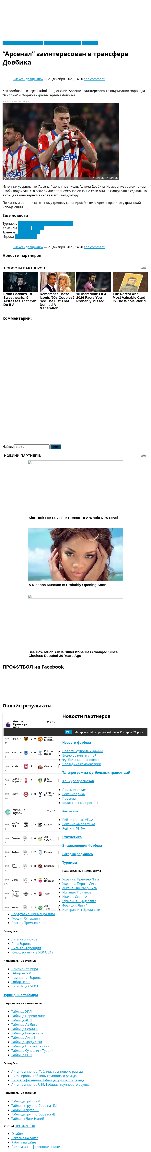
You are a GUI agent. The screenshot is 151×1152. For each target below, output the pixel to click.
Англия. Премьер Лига (79, 888)
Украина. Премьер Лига (80, 879)
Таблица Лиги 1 (23, 1037)
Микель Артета (29, 232)
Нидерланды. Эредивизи (81, 910)
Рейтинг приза (73, 794)
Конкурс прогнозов (78, 781)
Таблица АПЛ (21, 1020)
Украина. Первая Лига (79, 883)
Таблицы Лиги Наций (27, 1118)
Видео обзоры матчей (79, 755)
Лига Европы (21, 943)
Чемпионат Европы (26, 977)
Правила (69, 798)
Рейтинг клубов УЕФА (78, 824)
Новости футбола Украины (23, 43)
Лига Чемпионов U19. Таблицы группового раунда (50, 1084)
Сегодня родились (77, 854)
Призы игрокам (74, 790)
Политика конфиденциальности (35, 1147)
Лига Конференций (26, 948)
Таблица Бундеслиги (27, 1033)
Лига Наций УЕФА (25, 986)
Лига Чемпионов (24, 939)
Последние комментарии (81, 764)
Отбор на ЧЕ (20, 982)
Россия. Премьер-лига (28, 923)
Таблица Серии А (24, 1029)
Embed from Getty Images (16, 101)
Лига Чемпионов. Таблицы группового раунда (47, 1071)
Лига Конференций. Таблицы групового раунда (47, 1080)
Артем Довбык (26, 236)
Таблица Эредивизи (26, 1042)
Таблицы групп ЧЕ (25, 1110)
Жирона (38, 228)
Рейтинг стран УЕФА (77, 820)
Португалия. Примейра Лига (33, 914)
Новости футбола (76, 742)
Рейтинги (70, 811)
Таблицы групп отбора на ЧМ (34, 1105)
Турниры (69, 862)
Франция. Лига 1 (75, 905)
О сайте (17, 1133)
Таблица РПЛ (21, 1055)
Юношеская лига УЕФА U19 (32, 952)
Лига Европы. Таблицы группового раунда (44, 1076)
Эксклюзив (90, 43)
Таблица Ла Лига (24, 1024)
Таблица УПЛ (21, 1011)
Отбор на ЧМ (21, 973)
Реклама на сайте (24, 1138)
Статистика (72, 837)
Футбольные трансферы (62, 43)
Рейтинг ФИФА (73, 828)
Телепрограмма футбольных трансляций (96, 772)
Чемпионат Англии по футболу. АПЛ (45, 223)
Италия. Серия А (74, 896)
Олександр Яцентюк (28, 79)
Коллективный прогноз (80, 803)
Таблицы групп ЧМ (25, 1101)
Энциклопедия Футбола (82, 845)
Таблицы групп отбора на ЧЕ (33, 1114)
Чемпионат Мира (24, 969)
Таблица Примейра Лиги (30, 1046)
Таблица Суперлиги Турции (32, 1050)
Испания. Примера (76, 892)
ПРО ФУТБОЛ (25, 1126)
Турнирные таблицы (21, 995)
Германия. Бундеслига (79, 901)
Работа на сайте (23, 1142)
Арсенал (24, 228)
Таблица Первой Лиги (28, 1016)
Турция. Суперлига (25, 918)
